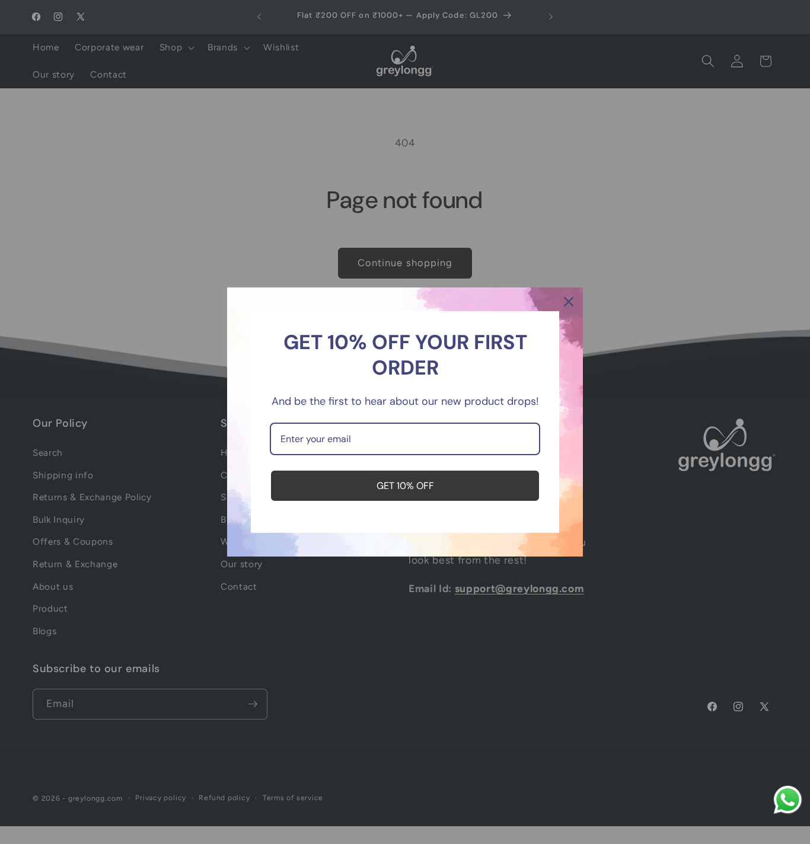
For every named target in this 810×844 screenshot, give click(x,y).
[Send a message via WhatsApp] (787, 800)
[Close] (568, 301)
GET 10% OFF (405, 485)
